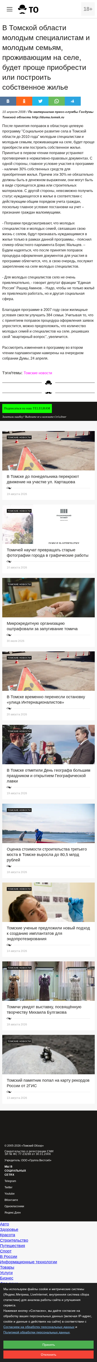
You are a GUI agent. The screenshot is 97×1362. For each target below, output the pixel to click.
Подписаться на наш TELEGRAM (27, 408)
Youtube (10, 1193)
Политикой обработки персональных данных (36, 1332)
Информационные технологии (28, 1262)
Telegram (10, 1181)
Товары (7, 1267)
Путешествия (12, 1245)
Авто (4, 1224)
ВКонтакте (11, 1200)
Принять (48, 1344)
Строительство (14, 1240)
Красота (7, 1235)
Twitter (8, 1187)
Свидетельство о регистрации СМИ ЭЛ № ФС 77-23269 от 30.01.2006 (29, 1152)
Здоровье (9, 1229)
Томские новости (38, 373)
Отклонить (48, 1354)
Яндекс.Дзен (13, 1212)
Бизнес (6, 1278)
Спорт (6, 1251)
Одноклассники (14, 1206)
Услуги (6, 1273)
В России (8, 1256)
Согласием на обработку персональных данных (38, 1327)
